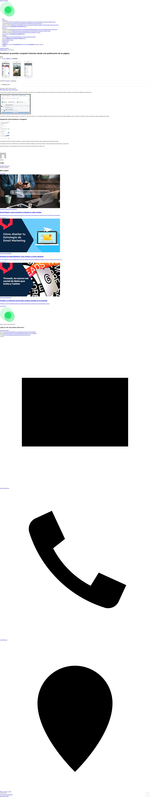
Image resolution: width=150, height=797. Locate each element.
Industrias (4, 35)
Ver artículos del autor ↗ (5, 166)
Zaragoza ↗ (6, 791)
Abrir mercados (24, 331)
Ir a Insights (3, 173)
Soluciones (5, 20)
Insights (14, 334)
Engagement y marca (27, 333)
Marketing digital (3, 49)
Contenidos (5, 42)
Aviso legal (2, 794)
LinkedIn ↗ (8, 80)
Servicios (4, 28)
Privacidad (7, 794)
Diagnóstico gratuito (4, 48)
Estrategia (6, 333)
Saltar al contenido (4, 0)
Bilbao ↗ (2, 791)
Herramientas (24, 334)
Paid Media (20, 333)
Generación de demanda (13, 333)
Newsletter (18, 334)
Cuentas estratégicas (31, 331)
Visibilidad (34, 333)
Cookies (11, 794)
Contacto (4, 45)
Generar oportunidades (9, 331)
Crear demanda (17, 331)
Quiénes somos (5, 41)
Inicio (3, 18)
